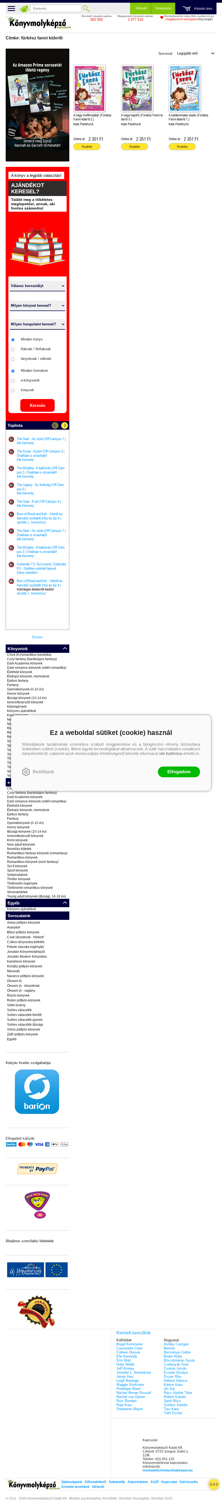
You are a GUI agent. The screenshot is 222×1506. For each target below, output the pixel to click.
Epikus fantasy (17, 681)
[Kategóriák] (213, 1484)
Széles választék (19, 1010)
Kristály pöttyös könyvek (24, 966)
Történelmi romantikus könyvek (30, 888)
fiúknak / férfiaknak (36, 349)
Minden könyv (32, 339)
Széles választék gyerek (25, 1020)
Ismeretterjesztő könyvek (25, 702)
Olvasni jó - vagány (21, 990)
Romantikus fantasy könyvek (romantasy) (37, 853)
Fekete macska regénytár (25, 947)
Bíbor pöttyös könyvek (23, 932)
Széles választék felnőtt (24, 1015)
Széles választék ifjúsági (25, 1024)
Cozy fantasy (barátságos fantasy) (32, 659)
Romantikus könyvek (22, 857)
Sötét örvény (16, 1005)
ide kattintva (170, 753)
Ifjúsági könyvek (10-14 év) (27, 698)
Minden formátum (34, 371)
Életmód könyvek (19, 672)
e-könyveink (30, 380)
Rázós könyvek (18, 995)
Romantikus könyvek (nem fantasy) (32, 862)
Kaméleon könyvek (21, 961)
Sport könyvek (17, 870)
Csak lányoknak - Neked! (25, 937)
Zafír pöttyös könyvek (22, 1034)
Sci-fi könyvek (17, 866)
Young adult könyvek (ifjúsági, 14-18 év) (36, 896)
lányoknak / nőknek (36, 359)
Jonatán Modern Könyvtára (27, 956)
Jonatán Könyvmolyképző (26, 952)
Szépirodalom (17, 875)
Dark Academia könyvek (25, 663)
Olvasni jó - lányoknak (23, 986)
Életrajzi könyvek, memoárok (28, 676)
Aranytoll (13, 927)
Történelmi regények (22, 883)
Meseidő (13, 971)
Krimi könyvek (17, 840)
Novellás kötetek (19, 849)
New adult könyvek (21, 844)
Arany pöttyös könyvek (23, 922)
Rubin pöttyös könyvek (23, 1000)
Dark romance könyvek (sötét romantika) (36, 668)
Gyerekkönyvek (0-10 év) (25, 689)
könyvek (27, 390)
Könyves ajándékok (21, 711)
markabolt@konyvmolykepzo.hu (167, 1470)
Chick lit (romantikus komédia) (29, 655)
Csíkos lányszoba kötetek (25, 942)
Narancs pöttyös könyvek (25, 976)
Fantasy (13, 685)
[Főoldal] (24, 8)
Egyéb (12, 1039)
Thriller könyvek (18, 879)
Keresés (37, 405)
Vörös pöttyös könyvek (23, 1029)
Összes (37, 637)
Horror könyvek (18, 693)
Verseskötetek (17, 892)
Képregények (17, 706)
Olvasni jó (14, 981)
